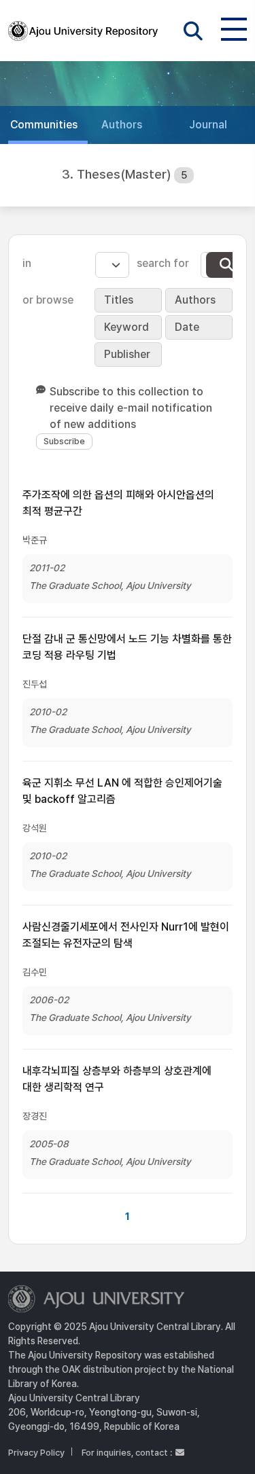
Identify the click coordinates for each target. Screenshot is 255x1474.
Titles (118, 299)
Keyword (126, 327)
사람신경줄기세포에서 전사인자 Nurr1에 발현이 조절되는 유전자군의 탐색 (125, 935)
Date (187, 327)
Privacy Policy (36, 1453)
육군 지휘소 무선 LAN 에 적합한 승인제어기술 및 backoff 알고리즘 (122, 791)
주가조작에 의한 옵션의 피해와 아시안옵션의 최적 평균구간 (118, 503)
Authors (195, 299)
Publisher (127, 354)
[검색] (226, 265)
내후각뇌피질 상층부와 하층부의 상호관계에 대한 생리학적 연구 (116, 1079)
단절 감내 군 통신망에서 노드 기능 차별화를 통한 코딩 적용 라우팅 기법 (127, 647)
